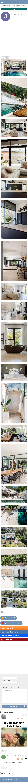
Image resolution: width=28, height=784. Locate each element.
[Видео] (6, 687)
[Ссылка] (11, 687)
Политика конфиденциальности (9, 779)
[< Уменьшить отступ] (21, 685)
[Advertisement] (14, 36)
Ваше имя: (4, 676)
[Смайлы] (18, 687)
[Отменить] (3, 685)
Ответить (4, 750)
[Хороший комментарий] (22, 718)
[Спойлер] (13, 687)
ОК (14, 9)
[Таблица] (8, 687)
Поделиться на (10, 636)
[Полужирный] (8, 685)
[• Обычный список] (16, 685)
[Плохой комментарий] (18, 718)
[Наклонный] (11, 685)
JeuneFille (14, 12)
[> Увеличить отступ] (24, 685)
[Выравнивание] (16, 687)
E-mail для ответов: (7, 680)
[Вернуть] (6, 685)
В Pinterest (8, 640)
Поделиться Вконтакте (9, 632)
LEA (7, 715)
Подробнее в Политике (14, 6)
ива (7, 755)
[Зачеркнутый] (13, 685)
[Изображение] (3, 687)
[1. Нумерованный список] (18, 685)
